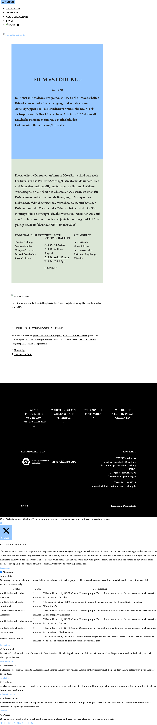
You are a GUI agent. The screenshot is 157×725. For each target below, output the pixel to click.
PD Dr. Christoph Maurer (39, 339)
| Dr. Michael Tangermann (33, 343)
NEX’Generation (17, 17)
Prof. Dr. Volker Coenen (56, 257)
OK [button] (2, 523)
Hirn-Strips (19, 350)
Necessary (8, 571)
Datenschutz (129, 505)
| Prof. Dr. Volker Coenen (74, 335)
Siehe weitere (50, 267)
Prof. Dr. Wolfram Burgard (47, 335)
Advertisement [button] (7, 694)
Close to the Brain (23, 354)
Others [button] (3, 710)
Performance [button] (6, 661)
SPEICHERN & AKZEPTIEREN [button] (16, 723)
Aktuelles (13, 8)
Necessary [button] (5, 567)
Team (9, 21)
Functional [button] (5, 645)
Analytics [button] (5, 677)
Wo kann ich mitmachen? (93, 414)
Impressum (116, 505)
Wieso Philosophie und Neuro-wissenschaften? (34, 418)
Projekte (12, 12)
